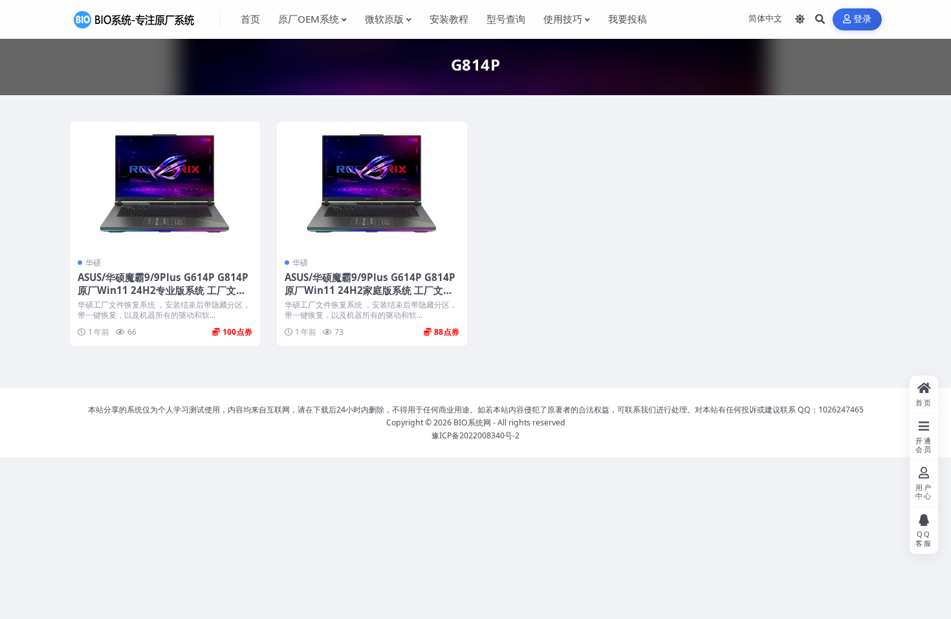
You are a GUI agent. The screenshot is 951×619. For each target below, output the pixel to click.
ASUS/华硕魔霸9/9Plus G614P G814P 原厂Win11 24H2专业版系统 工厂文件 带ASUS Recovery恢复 (163, 290)
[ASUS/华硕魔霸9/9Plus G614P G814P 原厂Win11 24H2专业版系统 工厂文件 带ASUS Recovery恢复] (165, 185)
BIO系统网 (472, 422)
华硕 (93, 262)
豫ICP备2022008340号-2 (475, 435)
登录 (862, 19)
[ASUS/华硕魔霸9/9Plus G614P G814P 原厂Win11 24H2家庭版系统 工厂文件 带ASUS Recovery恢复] (372, 185)
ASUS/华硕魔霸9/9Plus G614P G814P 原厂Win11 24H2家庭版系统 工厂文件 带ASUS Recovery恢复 (370, 290)
